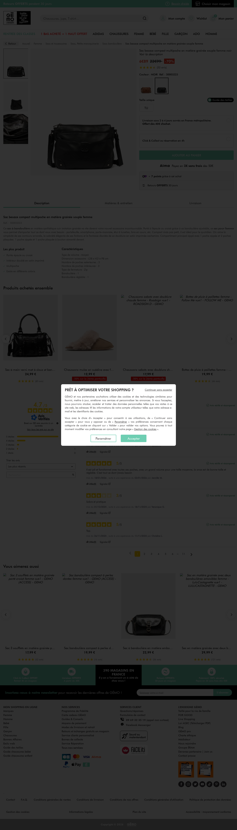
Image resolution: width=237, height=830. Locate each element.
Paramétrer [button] (121, 421)
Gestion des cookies (145, 429)
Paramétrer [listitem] (103, 438)
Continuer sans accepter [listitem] (158, 389)
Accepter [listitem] (134, 438)
